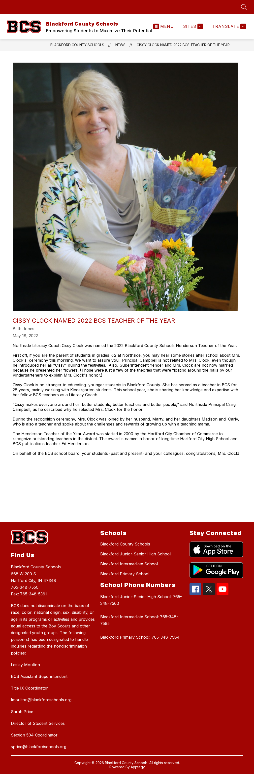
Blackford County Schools (77, 45)
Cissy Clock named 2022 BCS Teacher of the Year (183, 45)
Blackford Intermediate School (129, 563)
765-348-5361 (33, 593)
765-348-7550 (24, 587)
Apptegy (138, 767)
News (120, 45)
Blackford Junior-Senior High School (135, 553)
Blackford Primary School (124, 573)
